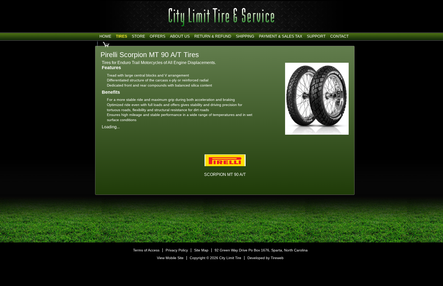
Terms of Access (146, 250)
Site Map (201, 250)
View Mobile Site (170, 258)
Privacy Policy (177, 250)
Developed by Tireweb (265, 258)
